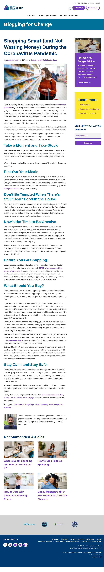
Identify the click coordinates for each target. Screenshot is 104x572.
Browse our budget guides (87, 110)
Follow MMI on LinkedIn (25, 550)
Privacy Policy (60, 547)
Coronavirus (19, 413)
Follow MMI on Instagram (20, 550)
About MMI (56, 544)
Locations (84, 3)
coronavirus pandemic (13, 108)
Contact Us (91, 3)
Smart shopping (41, 413)
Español (97, 3)
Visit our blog (85, 105)
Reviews (81, 544)
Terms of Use (85, 547)
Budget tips (29, 413)
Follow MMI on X (10, 550)
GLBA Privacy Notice (73, 547)
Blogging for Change (27, 24)
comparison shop (29, 349)
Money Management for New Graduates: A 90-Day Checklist (51, 501)
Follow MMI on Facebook (5, 550)
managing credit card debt (55, 404)
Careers (73, 544)
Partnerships (90, 544)
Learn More (83, 83)
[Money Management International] (13, 7)
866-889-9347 (92, 8)
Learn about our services (86, 117)
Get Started (77, 8)
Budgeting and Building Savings (44, 60)
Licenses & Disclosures (46, 547)
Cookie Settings (96, 547)
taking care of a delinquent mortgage (19, 407)
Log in (74, 3)
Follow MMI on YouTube (15, 550)
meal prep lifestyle (34, 194)
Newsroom (65, 544)
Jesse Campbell (12, 60)
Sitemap (99, 544)
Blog (78, 3)
